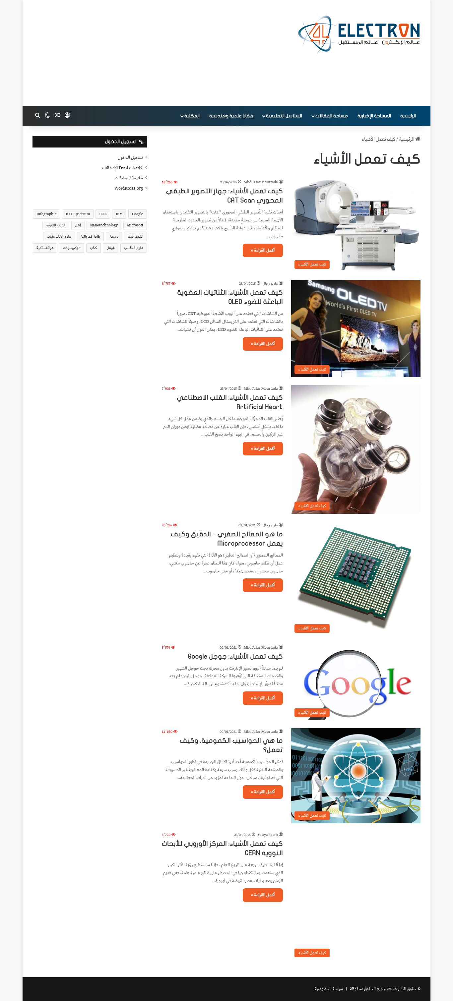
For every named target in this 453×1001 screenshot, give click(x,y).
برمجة (113, 236)
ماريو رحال (270, 283)
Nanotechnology (104, 225)
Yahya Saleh (268, 834)
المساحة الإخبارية (374, 115)
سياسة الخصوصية (329, 989)
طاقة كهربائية (90, 236)
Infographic (46, 213)
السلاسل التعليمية (284, 115)
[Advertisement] (160, 53)
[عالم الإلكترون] (359, 33)
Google (137, 213)
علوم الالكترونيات (59, 236)
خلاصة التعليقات (129, 178)
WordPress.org (128, 188)
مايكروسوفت (72, 247)
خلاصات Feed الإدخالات (122, 168)
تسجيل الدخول (130, 157)
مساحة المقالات (331, 115)
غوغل (110, 247)
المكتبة (192, 115)
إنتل (78, 225)
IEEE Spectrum (78, 213)
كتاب (93, 247)
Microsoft (135, 225)
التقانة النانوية (56, 225)
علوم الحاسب (133, 247)
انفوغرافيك (135, 236)
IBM (119, 213)
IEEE (102, 213)
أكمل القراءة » (263, 250)
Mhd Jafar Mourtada (261, 182)
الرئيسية (408, 115)
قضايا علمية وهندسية (231, 115)
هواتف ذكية (44, 247)
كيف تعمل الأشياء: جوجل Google (235, 656)
